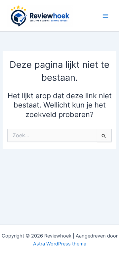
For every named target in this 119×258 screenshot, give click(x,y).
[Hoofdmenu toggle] (105, 16)
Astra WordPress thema (59, 244)
